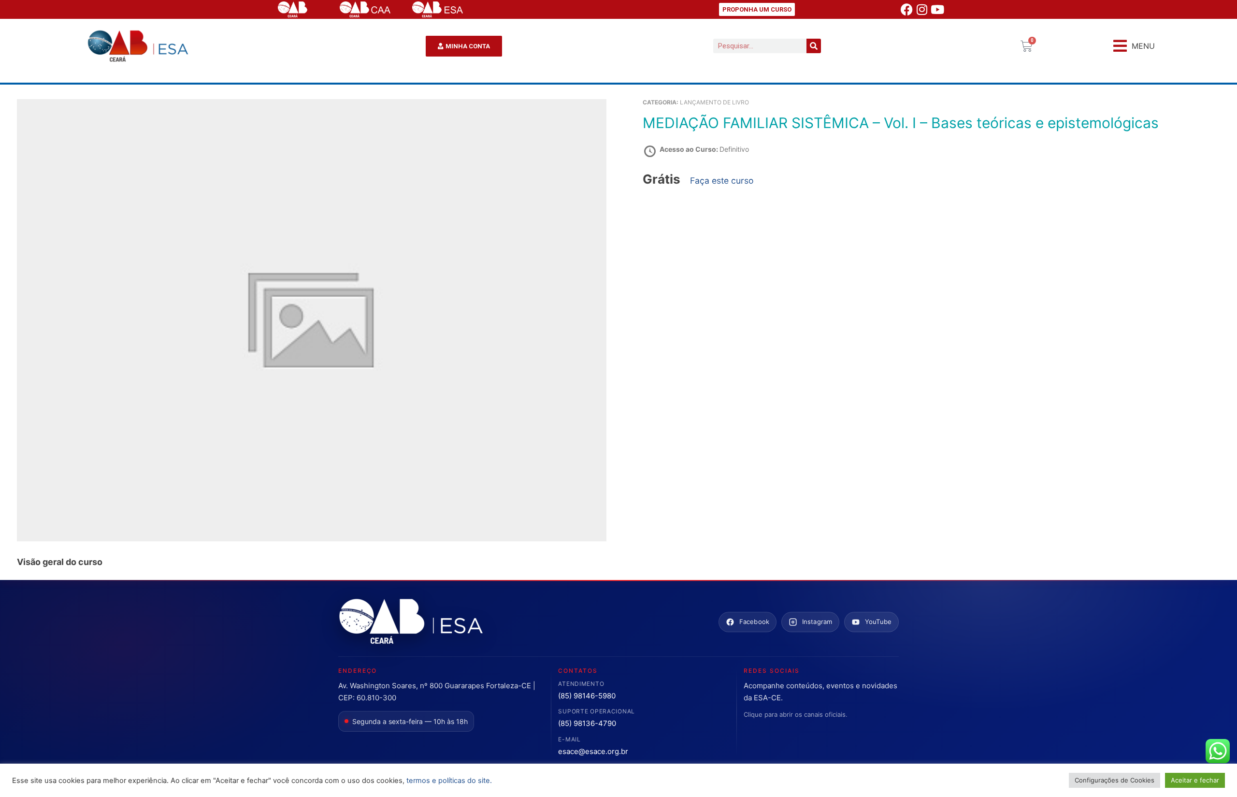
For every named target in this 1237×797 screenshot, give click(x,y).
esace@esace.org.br (593, 751)
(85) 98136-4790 (587, 723)
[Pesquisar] (813, 46)
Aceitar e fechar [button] (1195, 780)
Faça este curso (722, 180)
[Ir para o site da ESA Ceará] (410, 622)
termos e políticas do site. (449, 780)
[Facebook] (906, 9)
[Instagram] (922, 9)
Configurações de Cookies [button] (1114, 780)
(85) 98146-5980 (587, 695)
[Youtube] (937, 9)
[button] (1134, 46)
